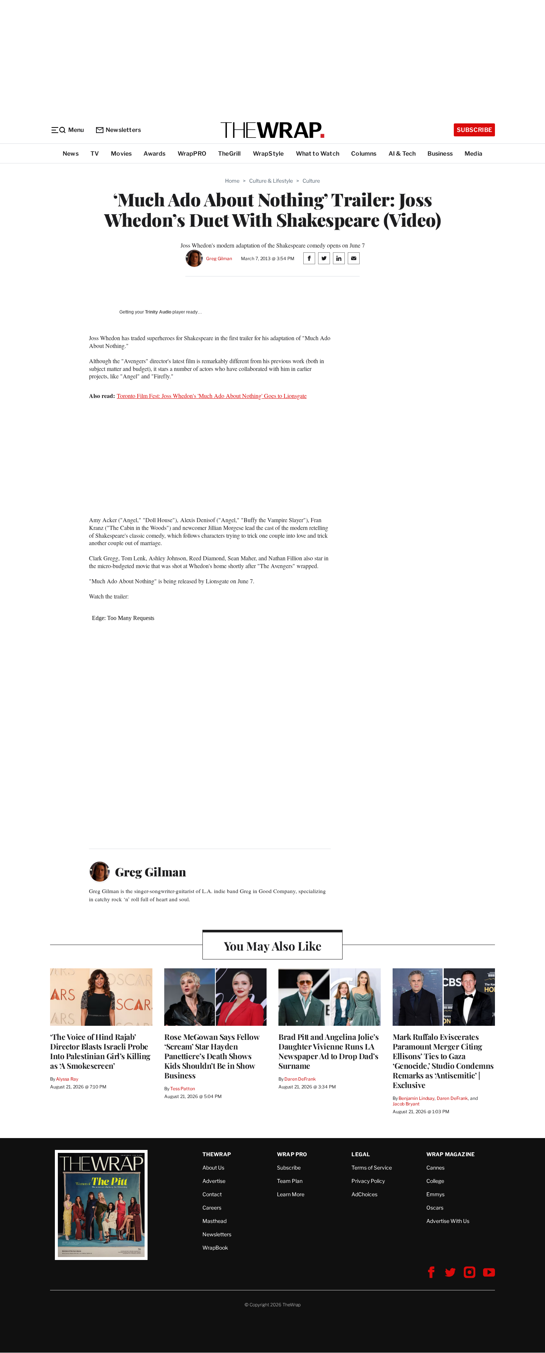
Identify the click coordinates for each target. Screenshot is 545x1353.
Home (232, 181)
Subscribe (474, 129)
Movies (121, 153)
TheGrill (229, 153)
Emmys (435, 1194)
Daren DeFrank (300, 1079)
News (71, 153)
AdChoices (364, 1194)
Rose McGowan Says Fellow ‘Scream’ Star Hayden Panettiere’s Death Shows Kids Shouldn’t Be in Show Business (211, 1056)
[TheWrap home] (272, 130)
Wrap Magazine (450, 1154)
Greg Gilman (219, 258)
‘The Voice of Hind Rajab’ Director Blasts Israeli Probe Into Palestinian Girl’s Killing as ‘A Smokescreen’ (100, 1051)
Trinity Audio (158, 312)
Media (473, 153)
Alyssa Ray (67, 1079)
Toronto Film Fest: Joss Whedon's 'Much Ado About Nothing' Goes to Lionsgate (212, 395)
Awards (154, 153)
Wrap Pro (292, 1154)
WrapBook (215, 1247)
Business (440, 153)
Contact (212, 1194)
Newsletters (123, 129)
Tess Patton (182, 1088)
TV (94, 153)
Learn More (290, 1194)
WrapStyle (268, 153)
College (435, 1181)
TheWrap (216, 1154)
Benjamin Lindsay (417, 1098)
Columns (363, 153)
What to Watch (318, 153)
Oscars (434, 1207)
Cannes (435, 1167)
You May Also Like (272, 946)
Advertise (213, 1181)
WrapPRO (192, 153)
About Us (213, 1167)
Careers (211, 1207)
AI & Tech (402, 153)
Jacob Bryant (406, 1104)
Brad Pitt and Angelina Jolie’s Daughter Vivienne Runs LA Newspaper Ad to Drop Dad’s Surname (328, 1051)
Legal (360, 1154)
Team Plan (290, 1181)
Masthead (214, 1221)
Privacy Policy (368, 1181)
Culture (311, 181)
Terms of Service (371, 1167)
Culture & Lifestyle (271, 181)
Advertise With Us (447, 1221)
